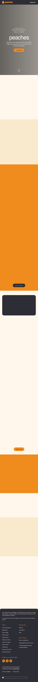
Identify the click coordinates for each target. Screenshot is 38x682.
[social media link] (3, 660)
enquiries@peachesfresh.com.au (26, 642)
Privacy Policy (16, 671)
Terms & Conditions (6, 671)
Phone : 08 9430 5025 (23, 640)
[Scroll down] (19, 70)
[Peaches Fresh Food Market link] (7, 2)
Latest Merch (22, 630)
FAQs (20, 632)
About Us (21, 627)
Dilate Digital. (16, 668)
